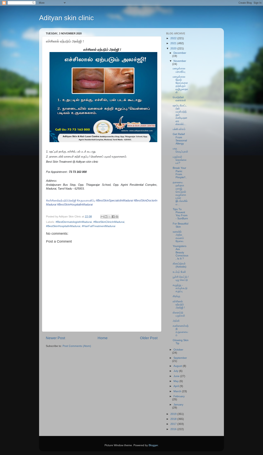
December (179, 52)
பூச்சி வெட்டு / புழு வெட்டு (180, 278)
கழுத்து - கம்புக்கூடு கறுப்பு (180, 288)
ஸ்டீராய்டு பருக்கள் (179, 314)
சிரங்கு (176, 296)
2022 (173, 38)
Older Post (148, 338)
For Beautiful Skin (180, 225)
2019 (173, 414)
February (179, 396)
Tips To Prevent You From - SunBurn (180, 214)
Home (103, 338)
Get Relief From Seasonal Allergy (180, 139)
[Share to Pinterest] (117, 217)
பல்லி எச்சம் (179, 129)
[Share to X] (109, 217)
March (177, 391)
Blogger (153, 445)
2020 (173, 48)
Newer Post (55, 338)
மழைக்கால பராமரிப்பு (179, 70)
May (176, 381)
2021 (173, 43)
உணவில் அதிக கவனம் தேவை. (178, 236)
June (176, 376)
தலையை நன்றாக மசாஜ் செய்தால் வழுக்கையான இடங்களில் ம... (180, 193)
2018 (173, 419)
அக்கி (176, 320)
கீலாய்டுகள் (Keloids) (179, 265)
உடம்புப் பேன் (179, 271)
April (176, 386)
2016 (173, 429)
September (180, 357)
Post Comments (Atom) (77, 346)
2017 (173, 424)
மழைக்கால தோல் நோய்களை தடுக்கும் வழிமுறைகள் (180, 84)
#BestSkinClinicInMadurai (108, 221)
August (178, 366)
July (176, 371)
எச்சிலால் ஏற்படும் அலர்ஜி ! (179, 304)
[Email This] (102, 217)
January (178, 404)
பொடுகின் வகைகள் (179, 99)
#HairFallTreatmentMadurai (98, 226)
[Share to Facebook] (113, 217)
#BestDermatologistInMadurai (74, 221)
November (179, 61)
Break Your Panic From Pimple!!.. (180, 173)
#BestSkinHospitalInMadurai (63, 226)
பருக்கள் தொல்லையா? (179, 159)
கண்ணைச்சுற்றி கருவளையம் (180, 330)
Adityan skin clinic (66, 18)
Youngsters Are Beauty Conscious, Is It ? (180, 252)
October (178, 349)
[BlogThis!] (106, 217)
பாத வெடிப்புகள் (180, 150)
